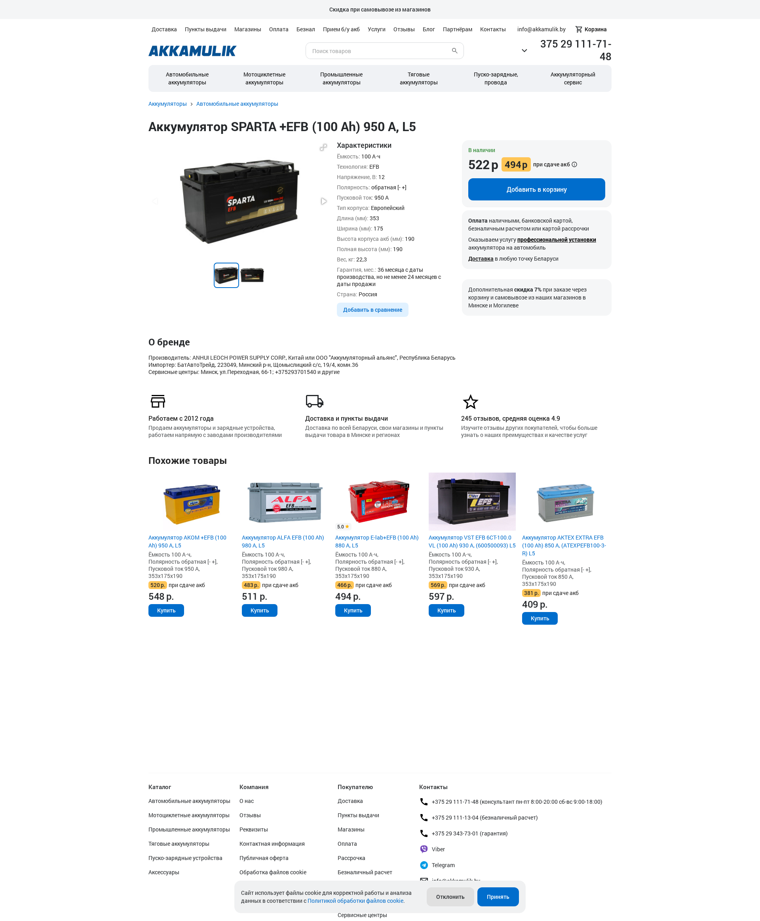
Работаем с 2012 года (181, 418)
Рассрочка (351, 858)
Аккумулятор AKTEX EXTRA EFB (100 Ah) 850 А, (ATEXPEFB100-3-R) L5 (564, 545)
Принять (498, 896)
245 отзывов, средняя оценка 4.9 (510, 418)
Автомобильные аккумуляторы (187, 78)
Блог (429, 29)
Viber (438, 849)
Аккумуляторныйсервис (573, 78)
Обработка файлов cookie (272, 872)
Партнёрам (457, 29)
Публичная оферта (264, 858)
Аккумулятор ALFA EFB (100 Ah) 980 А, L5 (283, 541)
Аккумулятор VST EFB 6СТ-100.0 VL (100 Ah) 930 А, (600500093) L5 (472, 541)
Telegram (443, 865)
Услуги (377, 29)
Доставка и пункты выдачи (346, 418)
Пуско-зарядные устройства (185, 858)
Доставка (164, 29)
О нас (246, 801)
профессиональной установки (556, 239)
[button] (323, 147)
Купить (166, 610)
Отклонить (450, 896)
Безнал (305, 29)
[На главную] (192, 51)
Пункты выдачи (205, 29)
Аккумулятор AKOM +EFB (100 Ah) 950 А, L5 (187, 541)
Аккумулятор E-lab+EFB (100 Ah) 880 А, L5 (377, 541)
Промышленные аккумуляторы (341, 78)
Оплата (279, 29)
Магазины (247, 29)
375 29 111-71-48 (576, 50)
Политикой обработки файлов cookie (355, 900)
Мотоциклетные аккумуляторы (264, 78)
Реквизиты (253, 829)
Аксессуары (163, 872)
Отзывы (404, 29)
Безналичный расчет (365, 872)
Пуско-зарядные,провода (496, 78)
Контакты (493, 29)
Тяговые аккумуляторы (178, 843)
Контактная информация (272, 843)
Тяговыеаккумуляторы (419, 78)
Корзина (596, 29)
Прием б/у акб (341, 29)
